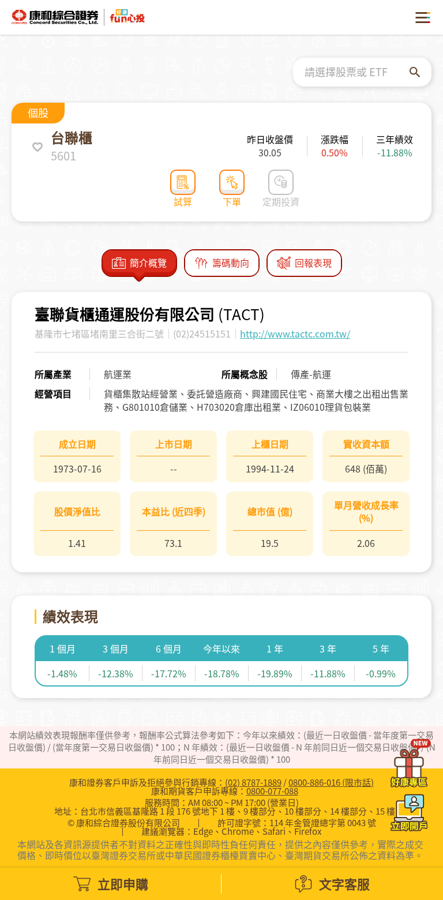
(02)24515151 (202, 333)
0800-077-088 (272, 791)
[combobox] (357, 72)
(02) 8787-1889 (253, 782)
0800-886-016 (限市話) (331, 782)
